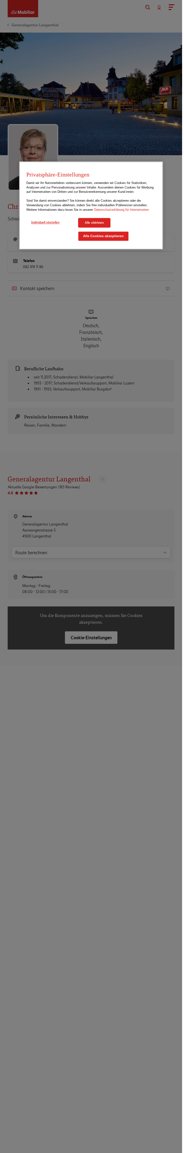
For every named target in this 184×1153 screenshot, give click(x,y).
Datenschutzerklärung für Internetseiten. (122, 209)
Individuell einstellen (45, 222)
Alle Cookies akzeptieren (103, 236)
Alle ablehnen (94, 222)
